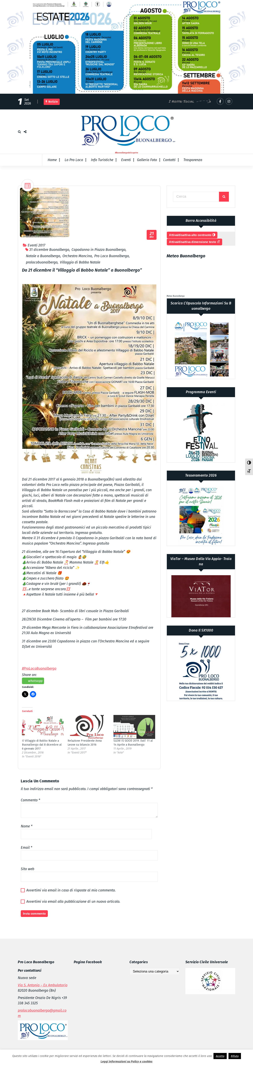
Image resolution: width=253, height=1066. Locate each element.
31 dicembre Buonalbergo (49, 249)
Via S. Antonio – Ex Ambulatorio (42, 985)
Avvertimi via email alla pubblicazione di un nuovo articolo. (73, 901)
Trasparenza (192, 160)
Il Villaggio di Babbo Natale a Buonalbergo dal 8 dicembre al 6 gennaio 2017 (42, 744)
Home (52, 160)
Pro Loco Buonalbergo (111, 256)
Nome (26, 826)
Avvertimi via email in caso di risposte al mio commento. (71, 890)
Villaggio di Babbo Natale (80, 262)
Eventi (126, 160)
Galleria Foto (147, 160)
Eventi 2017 (36, 245)
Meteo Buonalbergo (176, 296)
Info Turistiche (102, 160)
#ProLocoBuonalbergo (39, 668)
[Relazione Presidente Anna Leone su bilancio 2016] (88, 727)
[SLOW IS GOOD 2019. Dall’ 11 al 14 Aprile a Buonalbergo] (134, 727)
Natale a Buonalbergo (43, 256)
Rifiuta (235, 1056)
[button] (89, 379)
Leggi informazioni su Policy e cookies (126, 1061)
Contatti (169, 160)
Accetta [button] (220, 1056)
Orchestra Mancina (77, 256)
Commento (30, 800)
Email (26, 847)
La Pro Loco (74, 160)
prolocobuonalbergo (42, 262)
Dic (152, 235)
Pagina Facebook (88, 962)
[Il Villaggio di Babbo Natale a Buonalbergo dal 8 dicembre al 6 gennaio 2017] (43, 727)
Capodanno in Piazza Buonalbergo (99, 249)
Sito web (27, 869)
